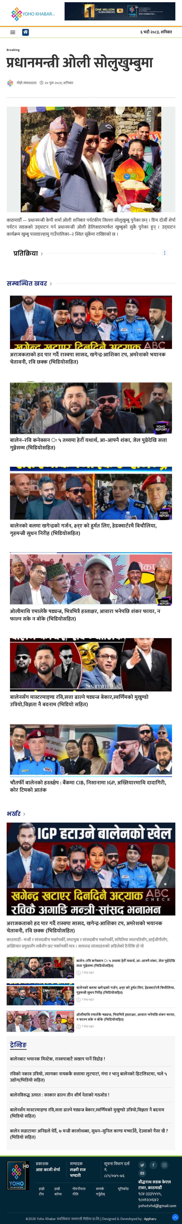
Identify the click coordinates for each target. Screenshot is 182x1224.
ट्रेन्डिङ (18, 1045)
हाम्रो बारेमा (58, 1191)
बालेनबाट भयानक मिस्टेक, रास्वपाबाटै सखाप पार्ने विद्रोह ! (57, 1059)
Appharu (150, 1219)
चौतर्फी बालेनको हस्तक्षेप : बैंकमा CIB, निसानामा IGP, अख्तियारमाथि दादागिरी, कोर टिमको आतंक (88, 786)
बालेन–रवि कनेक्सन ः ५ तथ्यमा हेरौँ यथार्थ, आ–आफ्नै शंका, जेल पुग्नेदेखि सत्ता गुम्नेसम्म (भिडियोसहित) (88, 444)
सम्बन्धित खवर (27, 284)
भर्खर (14, 814)
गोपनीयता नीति (78, 1191)
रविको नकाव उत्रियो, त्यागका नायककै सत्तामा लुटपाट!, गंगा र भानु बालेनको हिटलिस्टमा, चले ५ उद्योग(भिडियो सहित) (88, 1077)
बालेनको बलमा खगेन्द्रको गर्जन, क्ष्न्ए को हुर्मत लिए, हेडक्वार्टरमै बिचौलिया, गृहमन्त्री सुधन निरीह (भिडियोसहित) (83, 529)
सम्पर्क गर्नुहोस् (100, 1191)
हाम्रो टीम (41, 1191)
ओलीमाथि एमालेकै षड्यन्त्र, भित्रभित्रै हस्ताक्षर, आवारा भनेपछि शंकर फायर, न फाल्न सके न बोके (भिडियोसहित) (85, 615)
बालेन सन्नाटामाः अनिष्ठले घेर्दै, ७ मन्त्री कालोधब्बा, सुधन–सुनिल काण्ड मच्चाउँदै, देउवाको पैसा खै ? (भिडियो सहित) (89, 1134)
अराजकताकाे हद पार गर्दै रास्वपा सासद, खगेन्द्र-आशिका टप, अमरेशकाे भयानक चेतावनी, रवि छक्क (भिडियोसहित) (88, 358)
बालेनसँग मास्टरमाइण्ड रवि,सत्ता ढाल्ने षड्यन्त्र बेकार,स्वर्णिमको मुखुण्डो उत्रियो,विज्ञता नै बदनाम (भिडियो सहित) (79, 701)
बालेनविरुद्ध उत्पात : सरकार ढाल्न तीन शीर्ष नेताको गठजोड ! (59, 1095)
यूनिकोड (123, 1189)
